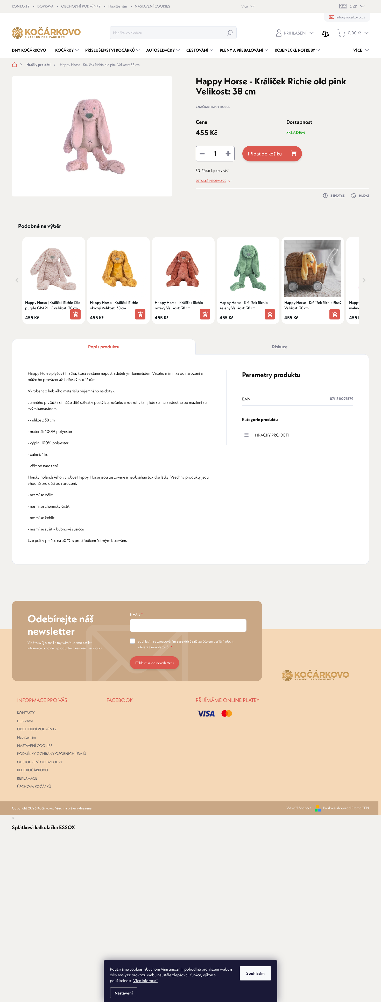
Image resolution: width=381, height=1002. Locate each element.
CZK (353, 6)
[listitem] (53, 280)
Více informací (145, 980)
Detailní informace (211, 181)
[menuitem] (31, 50)
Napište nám (117, 6)
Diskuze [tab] (280, 347)
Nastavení (124, 993)
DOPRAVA (45, 6)
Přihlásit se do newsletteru (154, 662)
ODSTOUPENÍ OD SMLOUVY (40, 762)
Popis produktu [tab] (103, 347)
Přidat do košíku (265, 153)
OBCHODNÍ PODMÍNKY (81, 6)
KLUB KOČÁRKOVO (32, 770)
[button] (17, 280)
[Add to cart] (75, 314)
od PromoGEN (358, 808)
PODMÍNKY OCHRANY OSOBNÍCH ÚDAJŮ (51, 753)
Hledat (230, 32)
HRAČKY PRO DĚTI (272, 435)
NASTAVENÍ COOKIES (152, 6)
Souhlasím (255, 973)
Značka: (213, 107)
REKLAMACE (27, 778)
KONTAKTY (21, 6)
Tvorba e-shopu (334, 808)
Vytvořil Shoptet (298, 808)
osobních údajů (187, 641)
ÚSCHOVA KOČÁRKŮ (34, 786)
